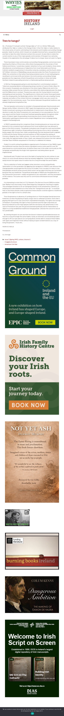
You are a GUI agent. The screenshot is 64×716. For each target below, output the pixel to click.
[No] (62, 711)
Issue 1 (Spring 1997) (11, 239)
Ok (32, 713)
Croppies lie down (11, 242)
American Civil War (11, 244)
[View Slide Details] (32, 5)
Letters (21, 239)
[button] (60, 35)
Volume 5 (27, 239)
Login (32, 29)
